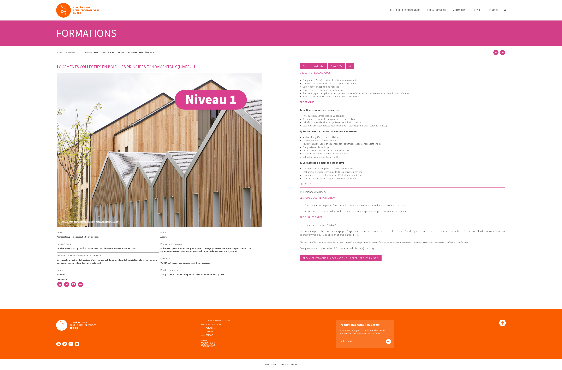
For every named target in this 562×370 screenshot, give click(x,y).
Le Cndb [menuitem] (477, 10)
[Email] (80, 284)
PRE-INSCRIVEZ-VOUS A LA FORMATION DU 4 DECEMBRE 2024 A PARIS (340, 258)
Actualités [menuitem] (459, 10)
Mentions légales (289, 364)
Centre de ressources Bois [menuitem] (405, 10)
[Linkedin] (59, 284)
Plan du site (270, 364)
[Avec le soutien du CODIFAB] (208, 342)
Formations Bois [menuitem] (436, 10)
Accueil (60, 52)
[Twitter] (66, 284)
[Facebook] (73, 284)
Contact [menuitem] (493, 10)
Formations (73, 52)
